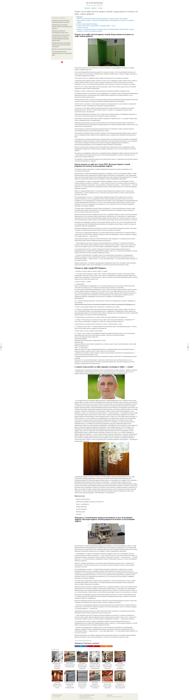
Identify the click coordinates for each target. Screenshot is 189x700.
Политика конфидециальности (84, 696)
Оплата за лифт (82, 640)
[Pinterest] (93, 646)
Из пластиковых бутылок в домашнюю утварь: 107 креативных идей (62, 53)
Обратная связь (109, 694)
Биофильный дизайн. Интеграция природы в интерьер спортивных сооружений (61, 44)
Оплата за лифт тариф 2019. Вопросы (87, 24)
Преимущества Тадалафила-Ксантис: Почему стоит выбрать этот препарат (62, 26)
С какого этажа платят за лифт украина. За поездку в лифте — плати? (96, 26)
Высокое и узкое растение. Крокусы (62, 49)
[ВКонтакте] (81, 646)
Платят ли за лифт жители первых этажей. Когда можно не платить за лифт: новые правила (102, 18)
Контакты (81, 694)
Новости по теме (83, 27)
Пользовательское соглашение (89, 694)
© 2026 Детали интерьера (57, 694)
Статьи (100, 8)
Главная (87, 8)
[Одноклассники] (106, 646)
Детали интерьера (94, 3)
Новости (94, 8)
